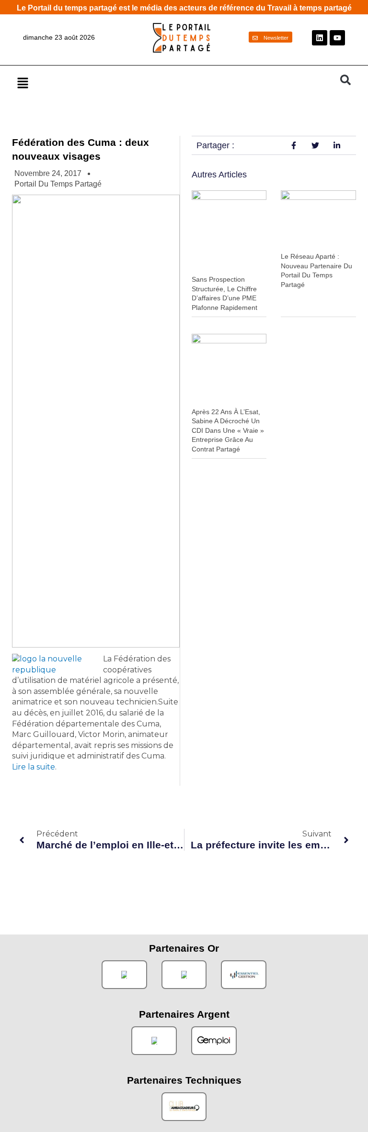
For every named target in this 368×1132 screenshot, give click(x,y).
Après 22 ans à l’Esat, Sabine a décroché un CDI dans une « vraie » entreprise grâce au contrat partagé (228, 430)
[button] (174, 83)
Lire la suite (33, 766)
